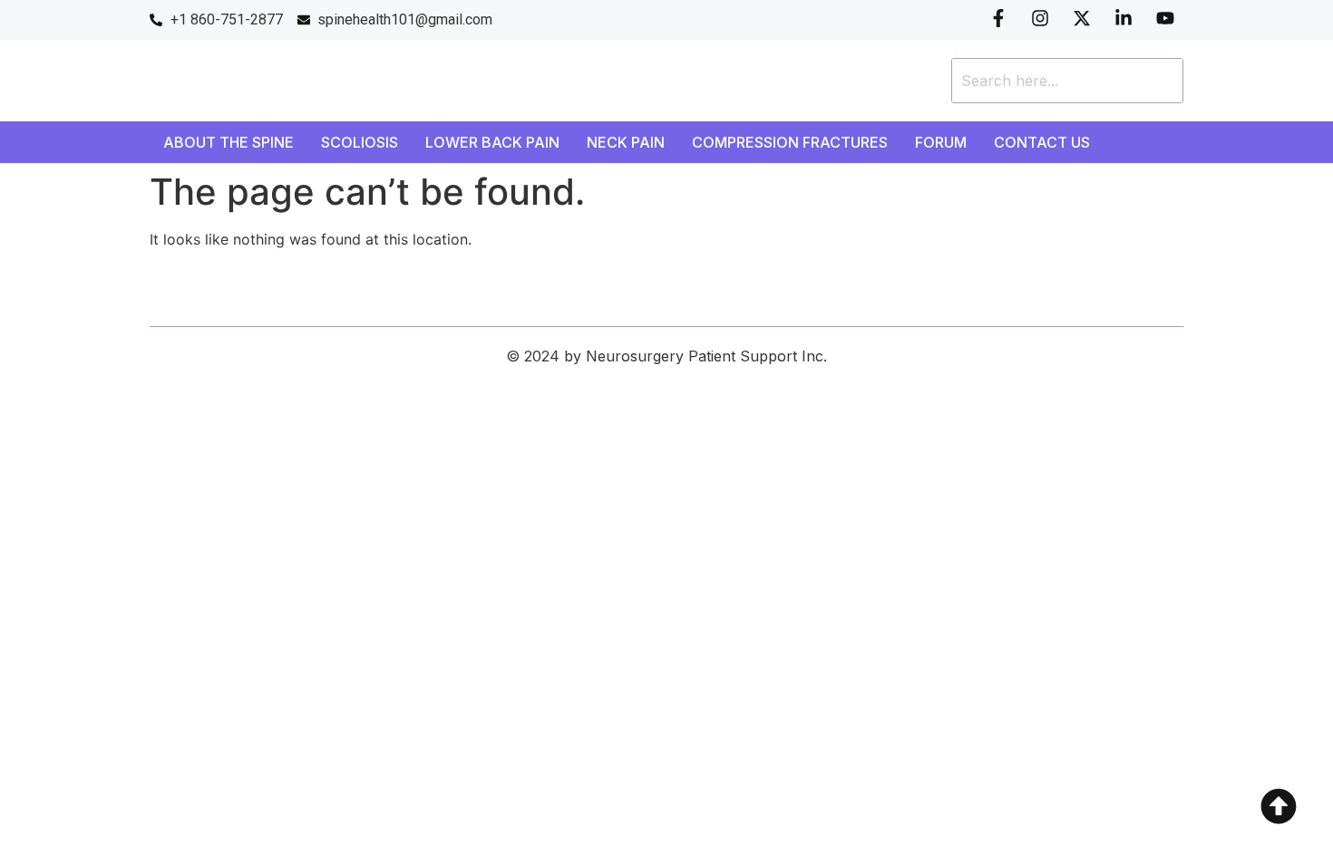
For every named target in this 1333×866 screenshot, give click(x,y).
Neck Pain (626, 142)
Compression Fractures (790, 142)
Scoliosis (359, 142)
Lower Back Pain (492, 142)
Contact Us (1042, 142)
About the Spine (228, 142)
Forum (941, 142)
